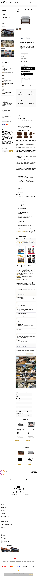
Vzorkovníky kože (3, 507)
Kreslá (3, 21)
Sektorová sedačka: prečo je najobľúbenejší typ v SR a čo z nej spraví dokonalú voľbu (7, 138)
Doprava (2, 518)
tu (8, 574)
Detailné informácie (23, 50)
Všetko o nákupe (3, 500)
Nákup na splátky (3, 510)
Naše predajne (3, 501)
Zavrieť (33, 88)
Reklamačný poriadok (4, 521)
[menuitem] (11, 2)
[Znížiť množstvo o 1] (22, 65)
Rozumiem (31, 574)
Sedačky (3, 12)
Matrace (3, 25)
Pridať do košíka (28, 68)
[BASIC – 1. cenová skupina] (21, 250)
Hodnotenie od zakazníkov (5, 508)
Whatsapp (18, 492)
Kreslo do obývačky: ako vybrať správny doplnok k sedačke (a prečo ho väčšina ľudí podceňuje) (7, 133)
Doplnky (3, 26)
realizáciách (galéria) (21, 231)
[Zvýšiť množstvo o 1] (27, 65)
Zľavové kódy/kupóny (4, 513)
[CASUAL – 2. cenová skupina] (31, 250)
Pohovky (3, 14)
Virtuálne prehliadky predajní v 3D (6, 503)
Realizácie (2, 504)
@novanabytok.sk (23, 492)
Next (35, 419)
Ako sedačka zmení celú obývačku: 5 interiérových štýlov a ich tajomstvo (7, 142)
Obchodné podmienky (4, 520)
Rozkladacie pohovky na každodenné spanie (7, 19)
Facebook (13, 492)
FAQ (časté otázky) (4, 511)
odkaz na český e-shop (19, 558)
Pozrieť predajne (30, 353)
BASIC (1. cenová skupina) (20, 240)
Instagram (16, 492)
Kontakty (2, 528)
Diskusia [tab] (19, 115)
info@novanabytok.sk (14, 494)
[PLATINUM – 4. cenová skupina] (31, 259)
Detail (17, 440)
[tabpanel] (20, 431)
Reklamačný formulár (4, 525)
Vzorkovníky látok (3, 506)
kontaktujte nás (18, 232)
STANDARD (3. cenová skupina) (25, 241)
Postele (3, 23)
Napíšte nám (3, 527)
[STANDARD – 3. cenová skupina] (21, 259)
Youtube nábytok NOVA (21, 492)
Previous (16, 419)
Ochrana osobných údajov (5, 523)
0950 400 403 (27, 494)
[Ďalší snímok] (34, 20)
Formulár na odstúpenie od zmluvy (6, 524)
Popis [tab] (19, 112)
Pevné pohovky (5, 15)
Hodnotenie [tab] (26, 112)
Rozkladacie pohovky (6, 17)
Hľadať (11, 151)
